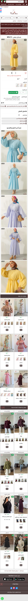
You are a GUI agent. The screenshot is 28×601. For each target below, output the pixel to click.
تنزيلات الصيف (3, 4)
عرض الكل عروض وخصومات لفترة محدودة (14, 571)
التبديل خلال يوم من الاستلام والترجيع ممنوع (17, 106)
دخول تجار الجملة (23, 17)
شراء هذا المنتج (13, 92)
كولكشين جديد (18, 4)
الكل (23, 4)
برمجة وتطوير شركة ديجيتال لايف (14, 592)
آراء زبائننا (15, 17)
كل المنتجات (19, 20)
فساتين (14, 20)
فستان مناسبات (11, 4)
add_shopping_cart (21, 330)
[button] (4, 1)
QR (2, 103)
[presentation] (15, 73)
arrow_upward (1, 584)
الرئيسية (25, 20)
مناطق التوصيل (7, 17)
